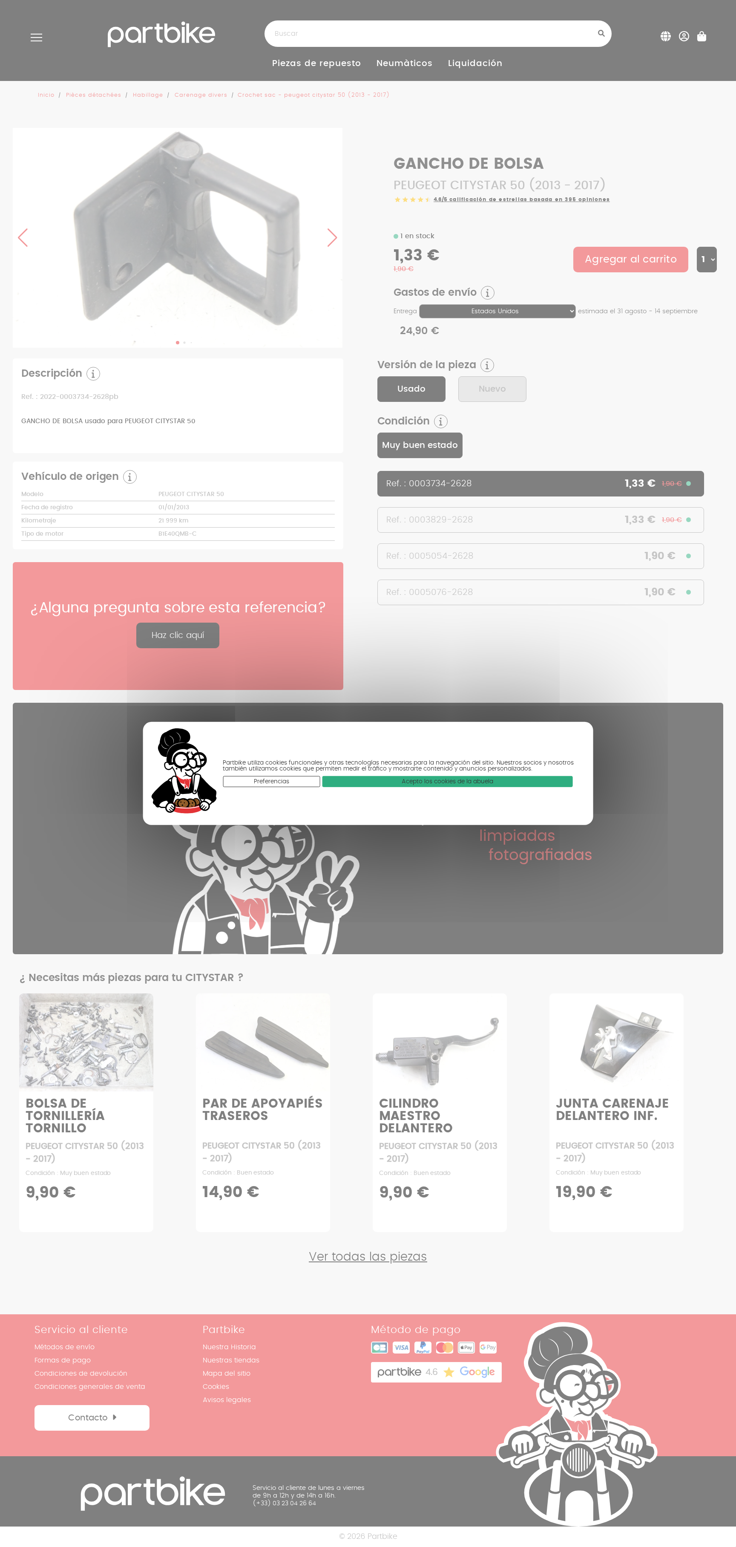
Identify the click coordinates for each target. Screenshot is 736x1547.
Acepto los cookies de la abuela (447, 782)
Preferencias (271, 782)
